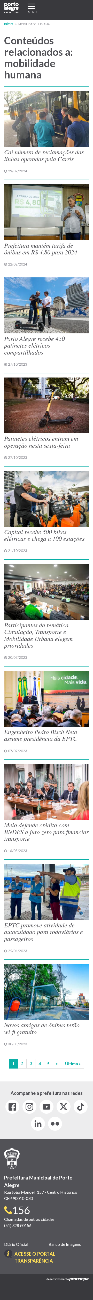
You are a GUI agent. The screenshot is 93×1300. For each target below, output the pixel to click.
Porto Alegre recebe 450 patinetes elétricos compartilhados (34, 345)
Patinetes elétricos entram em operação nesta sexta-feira (41, 441)
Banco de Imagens (65, 1244)
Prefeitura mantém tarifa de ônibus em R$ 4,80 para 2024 (40, 248)
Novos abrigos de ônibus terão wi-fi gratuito (42, 1028)
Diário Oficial (16, 1244)
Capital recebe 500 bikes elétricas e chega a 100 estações (44, 534)
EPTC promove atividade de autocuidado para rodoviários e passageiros (43, 932)
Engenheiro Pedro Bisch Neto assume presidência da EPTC (40, 734)
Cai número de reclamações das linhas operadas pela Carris (44, 155)
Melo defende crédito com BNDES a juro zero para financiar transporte (46, 831)
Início (8, 24)
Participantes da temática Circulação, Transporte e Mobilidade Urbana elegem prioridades (38, 635)
